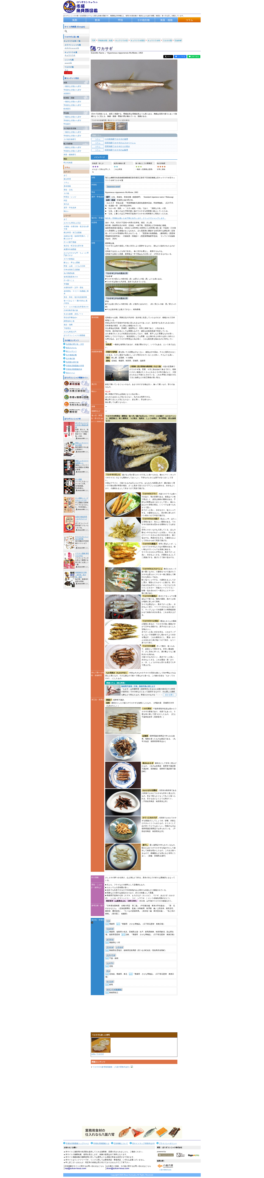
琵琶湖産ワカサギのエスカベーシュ (120, 143)
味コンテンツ (71, 351)
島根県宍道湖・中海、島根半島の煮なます (138, 686)
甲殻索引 (67, 124)
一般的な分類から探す (72, 86)
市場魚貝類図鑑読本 (74, 369)
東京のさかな (71, 348)
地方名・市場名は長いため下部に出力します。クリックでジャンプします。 (135, 218)
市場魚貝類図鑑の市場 (75, 366)
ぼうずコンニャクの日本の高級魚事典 (81, 425)
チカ (66, 70)
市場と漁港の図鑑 (76, 397)
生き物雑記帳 (71, 355)
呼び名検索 (68, 163)
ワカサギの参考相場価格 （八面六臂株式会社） (112, 1067)
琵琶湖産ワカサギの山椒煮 (116, 150)
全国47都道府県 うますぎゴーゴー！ (81, 519)
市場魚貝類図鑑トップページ (77, 1143)
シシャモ (68, 63)
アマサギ (110, 947)
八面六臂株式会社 (165, 1170)
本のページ (70, 373)
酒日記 (76, 411)
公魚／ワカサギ (97, 1054)
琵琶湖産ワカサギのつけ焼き (117, 146)
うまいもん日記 (76, 404)
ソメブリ (110, 963)
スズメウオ (110, 955)
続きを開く (169, 695)
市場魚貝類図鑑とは (101, 1143)
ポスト (169, 56)
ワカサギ (68, 73)
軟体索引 (67, 109)
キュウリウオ (70, 55)
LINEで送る (195, 56)
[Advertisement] (134, 1098)
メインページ (99, 157)
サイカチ (110, 982)
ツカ (108, 921)
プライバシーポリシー (168, 1143)
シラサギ (119, 947)
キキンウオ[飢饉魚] (114, 990)
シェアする (181, 56)
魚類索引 (67, 93)
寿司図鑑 (76, 383)
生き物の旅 (70, 358)
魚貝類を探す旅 (72, 362)
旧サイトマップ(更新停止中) (143, 1143)
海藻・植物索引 (70, 154)
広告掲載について (121, 1143)
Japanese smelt (113, 187)
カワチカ (110, 940)
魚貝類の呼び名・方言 (75, 344)
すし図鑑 (78, 479)
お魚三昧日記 (76, 390)
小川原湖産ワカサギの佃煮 (116, 139)
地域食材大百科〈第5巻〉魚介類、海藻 (81, 574)
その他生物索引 (70, 139)
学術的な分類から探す (72, 90)
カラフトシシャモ (72, 48)
